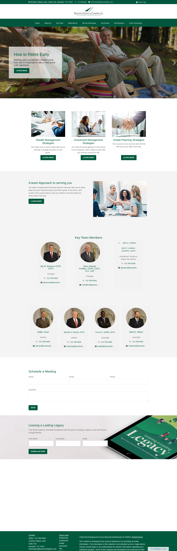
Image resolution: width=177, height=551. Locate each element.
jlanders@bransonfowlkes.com (130, 268)
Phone (112, 377)
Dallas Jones (43, 332)
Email (71, 377)
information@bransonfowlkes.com (102, 2)
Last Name (60, 439)
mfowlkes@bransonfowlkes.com (91, 285)
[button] (37, 23)
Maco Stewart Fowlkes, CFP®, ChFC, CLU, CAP (89, 268)
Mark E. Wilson (136, 332)
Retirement (63, 538)
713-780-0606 (81, 2)
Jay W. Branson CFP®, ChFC (50, 267)
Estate (61, 543)
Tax (60, 549)
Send (33, 408)
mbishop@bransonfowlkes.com (76, 346)
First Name (33, 439)
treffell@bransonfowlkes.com (106, 346)
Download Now (38, 451)
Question (32, 390)
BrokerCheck (137, 537)
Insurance (63, 546)
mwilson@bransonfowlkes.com (137, 346)
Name (31, 377)
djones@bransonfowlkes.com (44, 346)
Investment (63, 541)
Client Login (142, 2)
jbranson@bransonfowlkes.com (52, 282)
